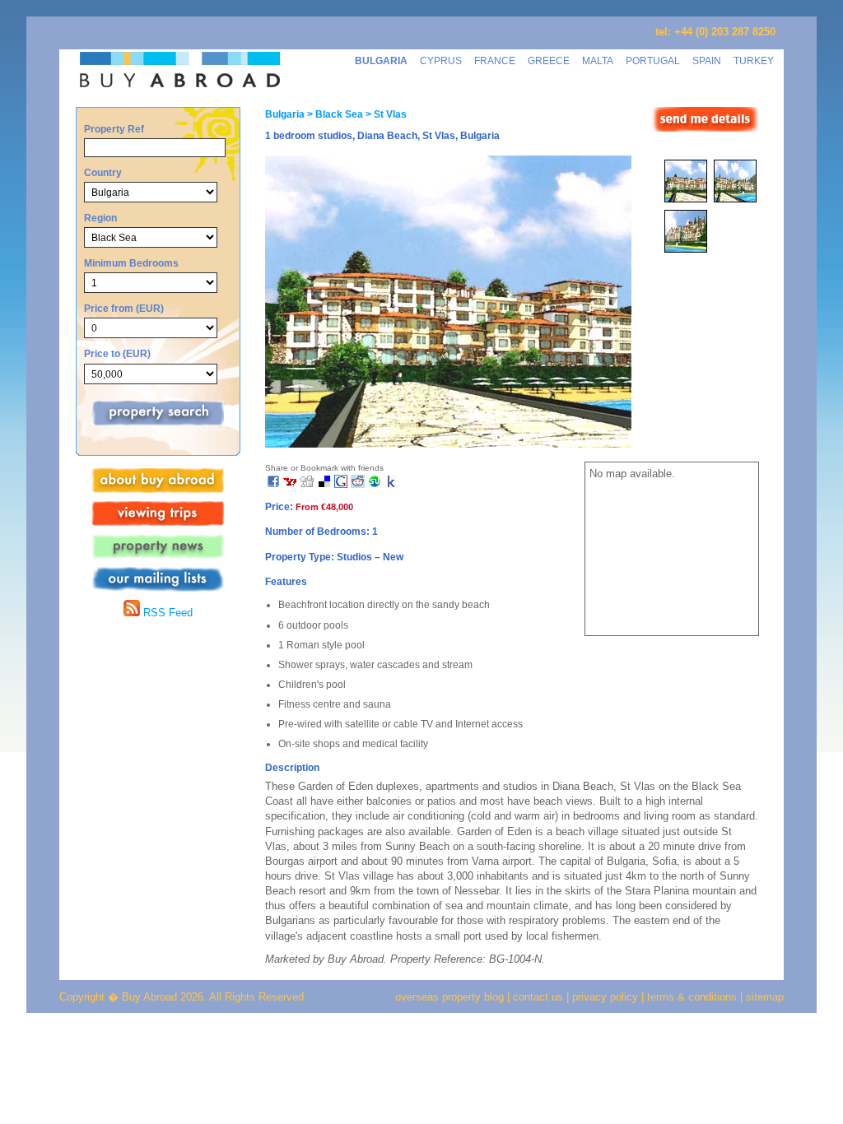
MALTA (597, 60)
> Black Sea (334, 114)
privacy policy (605, 997)
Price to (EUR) (117, 353)
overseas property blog (449, 997)
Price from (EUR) (124, 308)
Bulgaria (285, 114)
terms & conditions (693, 997)
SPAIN (706, 60)
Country (103, 172)
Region (100, 217)
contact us (538, 997)
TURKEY (754, 60)
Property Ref (114, 128)
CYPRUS (441, 60)
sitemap (763, 997)
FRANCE (494, 60)
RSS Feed (166, 612)
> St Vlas (385, 114)
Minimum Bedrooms (131, 263)
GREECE (549, 60)
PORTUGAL (653, 60)
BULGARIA (381, 60)
